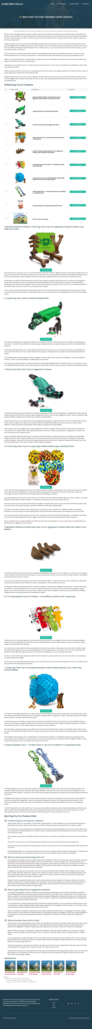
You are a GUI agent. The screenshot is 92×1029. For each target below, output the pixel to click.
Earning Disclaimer (80, 1018)
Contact (54, 1007)
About (53, 1002)
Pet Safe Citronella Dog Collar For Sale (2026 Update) (19, 980)
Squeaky (19, 978)
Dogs (7, 977)
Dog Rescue (85, 4)
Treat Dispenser (25, 978)
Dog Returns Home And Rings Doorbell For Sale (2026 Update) (21, 982)
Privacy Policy (72, 1018)
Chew (7, 978)
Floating (14, 978)
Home (52, 4)
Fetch (10, 978)
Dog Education (74, 4)
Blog (54, 1005)
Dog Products (62, 4)
